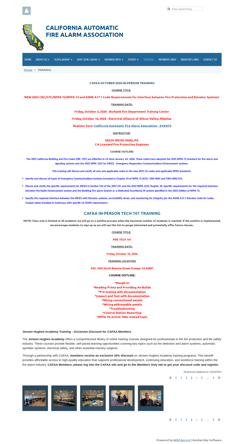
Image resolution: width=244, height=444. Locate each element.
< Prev (176, 378)
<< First (170, 378)
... (207, 378)
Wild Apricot (182, 440)
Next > (213, 378)
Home (28, 69)
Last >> (219, 378)
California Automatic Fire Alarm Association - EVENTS (132, 126)
